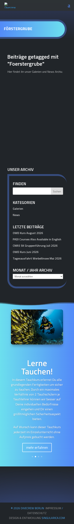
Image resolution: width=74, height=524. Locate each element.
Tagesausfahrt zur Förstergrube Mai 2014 (30, 140)
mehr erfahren (37, 447)
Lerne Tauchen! (37, 367)
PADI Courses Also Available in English (37, 239)
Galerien (18, 208)
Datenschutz (37, 513)
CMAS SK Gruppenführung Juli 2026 (35, 245)
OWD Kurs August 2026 (28, 233)
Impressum (53, 508)
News (59, 146)
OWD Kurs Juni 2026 (25, 252)
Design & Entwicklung (37, 518)
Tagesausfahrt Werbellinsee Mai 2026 (37, 258)
